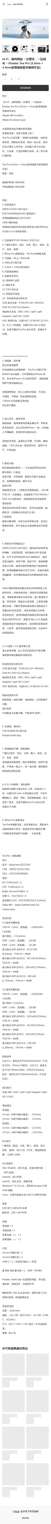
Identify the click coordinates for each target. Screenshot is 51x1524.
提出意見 (25, 1518)
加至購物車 (25, 88)
